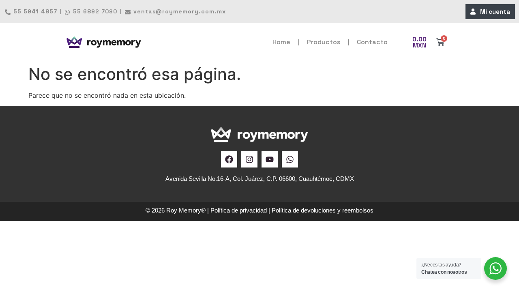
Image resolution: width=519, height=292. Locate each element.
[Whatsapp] (290, 159)
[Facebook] (229, 159)
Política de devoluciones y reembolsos (322, 210)
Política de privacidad (238, 210)
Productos (323, 42)
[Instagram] (249, 159)
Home (281, 42)
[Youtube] (270, 159)
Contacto (372, 42)
